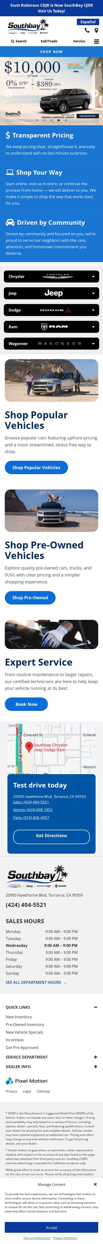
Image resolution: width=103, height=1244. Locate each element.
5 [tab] (66, 120)
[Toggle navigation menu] (96, 41)
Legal (27, 1091)
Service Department (27, 1057)
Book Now (26, 704)
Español (88, 21)
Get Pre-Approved (22, 1047)
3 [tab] (51, 120)
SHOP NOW (51, 51)
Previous (8, 93)
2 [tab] (44, 120)
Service (79, 41)
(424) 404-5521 (36, 802)
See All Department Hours (36, 982)
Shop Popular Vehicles (36, 467)
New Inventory (19, 1016)
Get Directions (51, 835)
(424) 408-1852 (39, 809)
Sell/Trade (49, 41)
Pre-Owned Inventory (25, 1024)
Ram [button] (13, 326)
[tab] (51, 276)
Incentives (15, 1039)
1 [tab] (37, 120)
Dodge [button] (15, 310)
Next (94, 93)
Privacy (11, 1091)
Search (21, 41)
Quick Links (18, 1007)
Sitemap (43, 1091)
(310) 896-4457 (36, 817)
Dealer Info (18, 1066)
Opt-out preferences (37, 1238)
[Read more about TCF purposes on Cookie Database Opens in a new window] (96, 30)
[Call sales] (87, 30)
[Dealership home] (28, 27)
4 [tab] (59, 120)
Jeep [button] (13, 293)
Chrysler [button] (16, 276)
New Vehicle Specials (24, 1032)
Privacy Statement (65, 1238)
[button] (95, 1184)
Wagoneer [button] (18, 343)
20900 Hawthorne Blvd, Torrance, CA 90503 (44, 895)
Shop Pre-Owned (30, 597)
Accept (51, 1227)
